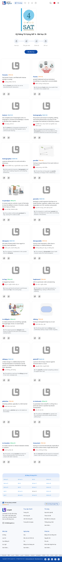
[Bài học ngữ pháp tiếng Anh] (25, 2)
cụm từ (4, 538)
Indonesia (27, 555)
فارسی (21, 555)
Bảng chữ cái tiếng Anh (50, 535)
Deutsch (32, 555)
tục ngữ (4, 544)
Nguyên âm (47, 538)
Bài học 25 (6, 483)
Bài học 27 (34, 483)
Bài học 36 (48, 491)
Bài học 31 (34, 487)
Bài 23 (33, 479)
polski (56, 555)
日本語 (43, 555)
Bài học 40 (48, 495)
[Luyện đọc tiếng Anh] (35, 2)
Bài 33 (5, 491)
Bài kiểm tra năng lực (50, 519)
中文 (48, 555)
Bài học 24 (48, 479)
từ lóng (4, 535)
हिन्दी (9, 555)
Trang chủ (26, 512)
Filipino (17, 555)
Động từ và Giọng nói (29, 544)
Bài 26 (19, 483)
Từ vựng (47, 509)
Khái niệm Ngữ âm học (50, 544)
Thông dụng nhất (49, 522)
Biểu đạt (4, 531)
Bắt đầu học (31, 52)
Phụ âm (46, 541)
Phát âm (47, 531)
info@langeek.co (9, 523)
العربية (12, 555)
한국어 (52, 555)
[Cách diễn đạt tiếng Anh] (28, 2)
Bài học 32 (48, 487)
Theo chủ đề (48, 515)
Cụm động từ (5, 541)
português (38, 555)
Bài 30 (19, 487)
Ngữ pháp (26, 531)
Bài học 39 (34, 495)
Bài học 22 (20, 479)
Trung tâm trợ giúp (28, 522)
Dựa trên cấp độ (49, 512)
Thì (24, 541)
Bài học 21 (6, 479)
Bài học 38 (20, 495)
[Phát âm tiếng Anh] (32, 2)
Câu (24, 535)
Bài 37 (5, 495)
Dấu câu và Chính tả (29, 538)
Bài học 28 (48, 483)
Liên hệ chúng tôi (28, 519)
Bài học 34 (20, 491)
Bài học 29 (6, 487)
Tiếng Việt (4, 555)
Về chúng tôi (27, 515)
